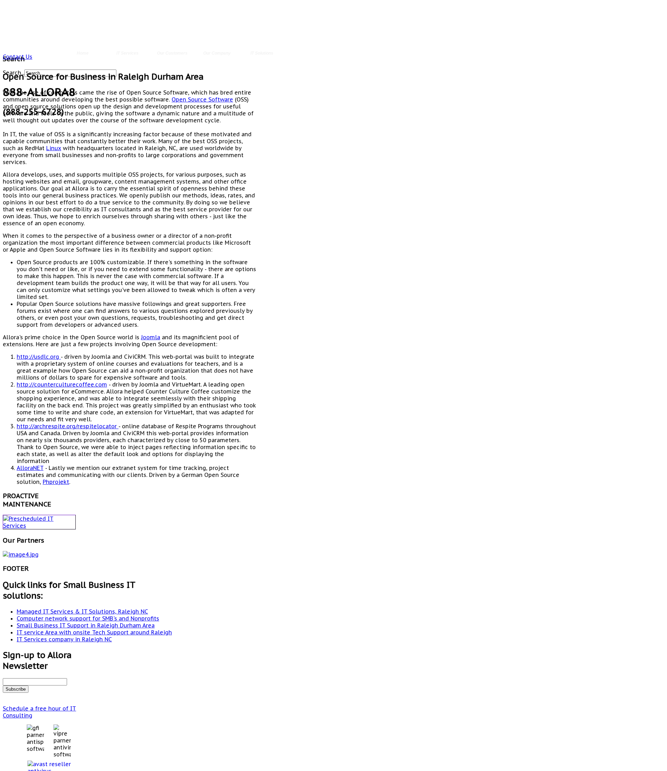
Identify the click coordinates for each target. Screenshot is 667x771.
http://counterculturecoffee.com (62, 384)
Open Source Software (202, 99)
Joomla (150, 337)
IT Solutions (261, 53)
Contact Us (17, 56)
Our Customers (172, 53)
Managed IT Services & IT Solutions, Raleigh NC (82, 611)
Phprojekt (56, 481)
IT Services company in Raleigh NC (64, 639)
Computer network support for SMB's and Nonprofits (88, 618)
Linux (53, 148)
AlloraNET (30, 467)
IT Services (127, 53)
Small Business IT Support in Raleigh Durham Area (86, 625)
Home (83, 53)
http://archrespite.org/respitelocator (67, 426)
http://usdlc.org (39, 356)
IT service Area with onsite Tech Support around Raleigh (94, 632)
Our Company (217, 53)
